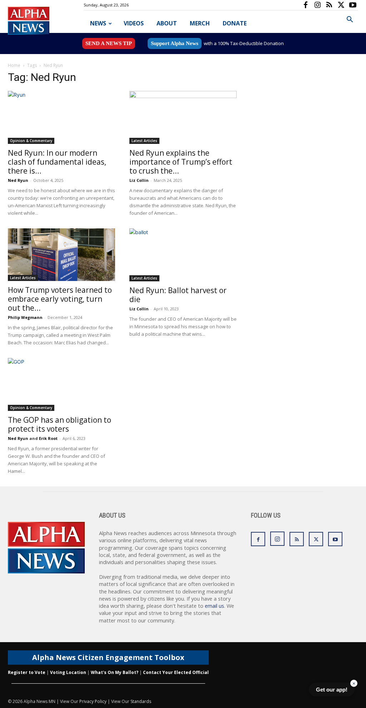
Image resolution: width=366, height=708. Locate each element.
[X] (341, 5)
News (98, 23)
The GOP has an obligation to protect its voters (59, 424)
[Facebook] (305, 5)
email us (214, 605)
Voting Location (68, 672)
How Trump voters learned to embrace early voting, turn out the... (60, 299)
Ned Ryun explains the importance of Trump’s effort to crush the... (180, 162)
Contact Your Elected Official (176, 672)
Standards (140, 701)
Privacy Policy (93, 701)
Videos (134, 23)
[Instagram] (317, 5)
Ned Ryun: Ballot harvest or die (178, 294)
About (167, 23)
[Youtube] (352, 5)
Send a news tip (108, 43)
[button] (349, 20)
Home (14, 65)
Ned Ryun (18, 180)
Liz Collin (139, 180)
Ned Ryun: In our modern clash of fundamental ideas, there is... (57, 162)
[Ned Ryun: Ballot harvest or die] (183, 254)
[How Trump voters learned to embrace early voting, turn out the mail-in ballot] (61, 254)
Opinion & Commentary (31, 140)
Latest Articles (144, 140)
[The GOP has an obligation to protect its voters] (61, 384)
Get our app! (331, 690)
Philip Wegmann (25, 317)
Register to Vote (26, 672)
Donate (235, 23)
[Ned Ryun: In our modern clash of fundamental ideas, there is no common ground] (61, 117)
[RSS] (329, 5)
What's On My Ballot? (114, 672)
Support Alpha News (174, 43)
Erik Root (48, 438)
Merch (200, 23)
